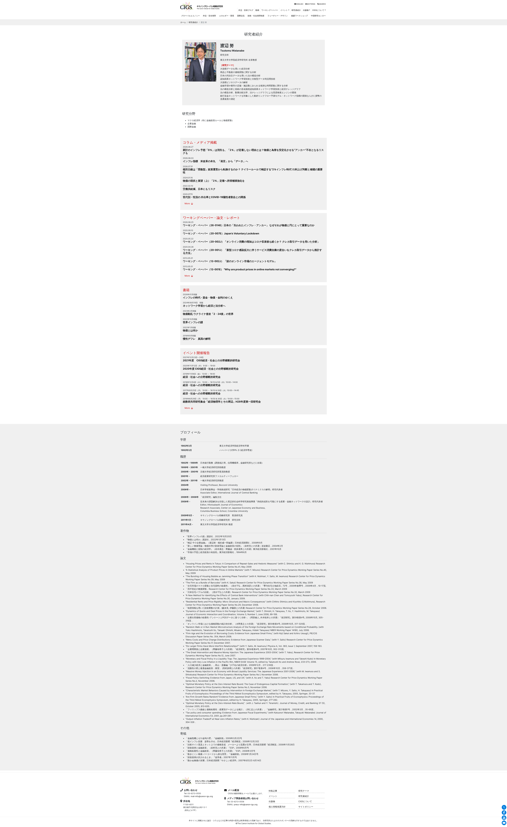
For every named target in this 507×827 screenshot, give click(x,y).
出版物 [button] (306, 10)
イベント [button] (284, 10)
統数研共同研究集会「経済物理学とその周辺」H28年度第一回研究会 (222, 401)
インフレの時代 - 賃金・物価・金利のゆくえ (208, 297)
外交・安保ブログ (245, 10)
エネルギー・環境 (226, 16)
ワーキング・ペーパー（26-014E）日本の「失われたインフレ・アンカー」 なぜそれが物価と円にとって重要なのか (248, 225)
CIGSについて (305, 801)
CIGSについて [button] (318, 10)
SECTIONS (311, 4)
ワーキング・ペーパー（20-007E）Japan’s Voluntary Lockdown (221, 233)
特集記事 (273, 790)
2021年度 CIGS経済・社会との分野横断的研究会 (211, 360)
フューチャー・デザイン (277, 16)
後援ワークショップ (299, 16)
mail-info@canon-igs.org (202, 796)
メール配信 (233, 790)
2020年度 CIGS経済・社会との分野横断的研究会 (211, 368)
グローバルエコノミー (190, 16)
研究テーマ (303, 790)
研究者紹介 (296, 10)
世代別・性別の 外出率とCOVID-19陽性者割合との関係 (214, 197)
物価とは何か (190, 330)
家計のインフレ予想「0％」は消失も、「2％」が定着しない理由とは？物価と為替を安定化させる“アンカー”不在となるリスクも (253, 151)
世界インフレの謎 (193, 322)
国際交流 (241, 16)
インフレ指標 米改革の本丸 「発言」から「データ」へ (215, 161)
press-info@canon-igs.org (245, 804)
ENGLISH (299, 4)
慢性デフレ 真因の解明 (196, 338)
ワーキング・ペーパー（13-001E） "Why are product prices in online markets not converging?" (239, 269)
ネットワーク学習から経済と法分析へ (204, 305)
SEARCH (322, 4)
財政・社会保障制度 (256, 16)
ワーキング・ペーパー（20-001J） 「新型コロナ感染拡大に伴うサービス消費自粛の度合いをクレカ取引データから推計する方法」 (252, 251)
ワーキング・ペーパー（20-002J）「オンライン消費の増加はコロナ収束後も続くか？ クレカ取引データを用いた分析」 (251, 241)
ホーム (183, 22)
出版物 (272, 801)
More (189, 203)
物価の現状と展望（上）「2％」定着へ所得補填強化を (214, 180)
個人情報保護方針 (277, 806)
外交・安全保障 (209, 16)
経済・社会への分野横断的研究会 (201, 376)
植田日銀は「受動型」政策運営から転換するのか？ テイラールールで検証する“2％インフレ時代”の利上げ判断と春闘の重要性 (253, 171)
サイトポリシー (305, 806)
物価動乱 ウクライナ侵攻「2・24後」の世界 (208, 313)
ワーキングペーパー (269, 10)
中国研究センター (318, 16)
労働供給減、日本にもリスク (199, 189)
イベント (273, 796)
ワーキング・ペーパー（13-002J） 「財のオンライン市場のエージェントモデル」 (230, 261)
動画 (257, 10)
